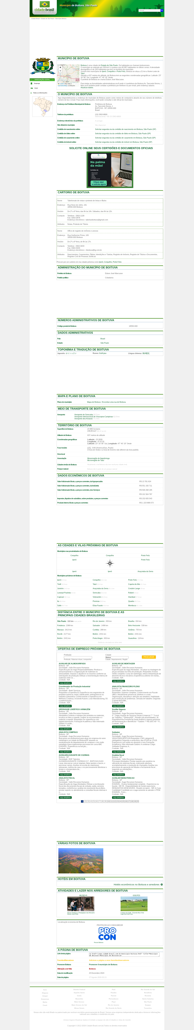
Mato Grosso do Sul (79, 1005)
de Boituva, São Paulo (78, 5)
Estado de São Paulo (47, 18)
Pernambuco (113, 999)
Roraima (148, 996)
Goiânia (131, 630)
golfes (136, 895)
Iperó (104, 71)
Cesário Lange (134, 588)
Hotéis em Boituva (71, 878)
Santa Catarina (147, 999)
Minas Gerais (79, 1008)
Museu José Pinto (72, 914)
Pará (113, 989)
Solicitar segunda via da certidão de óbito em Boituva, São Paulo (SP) (123, 133)
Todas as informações (40, 93)
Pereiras (96, 601)
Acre (45, 990)
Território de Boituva (75, 425)
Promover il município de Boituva (103, 965)
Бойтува (102, 353)
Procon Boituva (98, 942)
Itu (58, 601)
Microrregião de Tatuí (95, 460)
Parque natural (62, 469)
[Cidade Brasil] (44, 12)
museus (83, 895)
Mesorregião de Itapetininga (98, 458)
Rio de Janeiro (98, 621)
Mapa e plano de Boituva (76, 396)
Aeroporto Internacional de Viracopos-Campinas (93, 417)
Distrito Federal (79, 989)
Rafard (131, 593)
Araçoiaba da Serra (145, 571)
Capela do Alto (134, 584)
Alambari (131, 597)
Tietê (59, 584)
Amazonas (45, 999)
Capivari (60, 597)
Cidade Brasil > (36, 18)
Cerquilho (111, 71)
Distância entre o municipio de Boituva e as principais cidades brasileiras (91, 614)
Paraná (113, 996)
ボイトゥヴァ (71, 353)
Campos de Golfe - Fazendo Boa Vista (132, 912)
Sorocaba (96, 593)
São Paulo (104, 343)
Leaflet (61, 84)
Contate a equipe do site (99, 1020)
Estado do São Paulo (109, 65)
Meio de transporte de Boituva (82, 408)
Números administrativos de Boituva (86, 320)
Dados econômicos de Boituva (81, 475)
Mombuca (132, 605)
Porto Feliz (121, 71)
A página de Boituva (73, 949)
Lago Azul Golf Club (127, 914)
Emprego (37, 83)
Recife (59, 634)
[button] (60, 67)
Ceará (45, 1005)
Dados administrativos (75, 332)
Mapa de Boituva (94, 402)
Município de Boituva (73, 58)
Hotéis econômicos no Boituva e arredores (137, 884)
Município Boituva (60, 18)
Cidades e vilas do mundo (120, 1020)
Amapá (45, 996)
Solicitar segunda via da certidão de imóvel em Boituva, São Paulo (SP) (123, 142)
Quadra (131, 601)
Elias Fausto (98, 605)
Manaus (60, 630)
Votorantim (97, 597)
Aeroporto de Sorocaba (83, 415)
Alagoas (45, 993)
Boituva (84, 65)
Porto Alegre (98, 638)
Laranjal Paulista (64, 593)
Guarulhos (132, 638)
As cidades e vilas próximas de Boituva (88, 545)
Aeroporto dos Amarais (83, 419)
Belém (95, 634)
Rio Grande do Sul (148, 989)
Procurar (149, 657)
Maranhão (79, 999)
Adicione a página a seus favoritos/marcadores (109, 960)
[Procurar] (162, 10)
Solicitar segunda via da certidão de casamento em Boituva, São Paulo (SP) (125, 138)
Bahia (45, 1002)
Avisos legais (68, 1020)
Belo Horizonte (134, 625)
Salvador (96, 625)
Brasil (102, 339)
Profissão (67, 655)
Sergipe (148, 1005)
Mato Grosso (79, 1002)
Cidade (108, 655)
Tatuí (82, 73)
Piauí (114, 1002)
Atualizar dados (87, 87)
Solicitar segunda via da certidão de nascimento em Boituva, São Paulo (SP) (125, 129)
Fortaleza (61, 625)
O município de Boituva (75, 94)
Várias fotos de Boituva (76, 843)
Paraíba (113, 993)
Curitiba (96, 630)
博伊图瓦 (146, 353)
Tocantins (148, 1008)
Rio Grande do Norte (113, 1008)
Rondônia (148, 993)
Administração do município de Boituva (88, 267)
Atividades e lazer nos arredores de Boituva (93, 890)
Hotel (36, 88)
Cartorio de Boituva (73, 192)
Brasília (131, 621)
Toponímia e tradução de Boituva (83, 349)
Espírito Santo (79, 993)
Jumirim (60, 588)
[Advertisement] (97, 37)
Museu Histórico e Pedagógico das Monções (81, 912)
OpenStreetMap (62, 85)
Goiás (79, 996)
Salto (59, 605)
